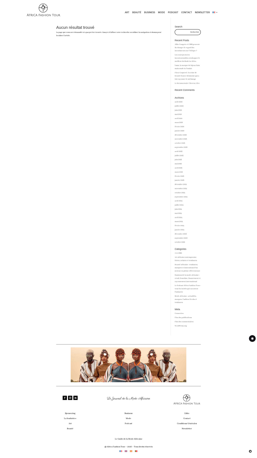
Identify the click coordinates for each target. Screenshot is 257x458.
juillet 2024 (179, 205)
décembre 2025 (181, 135)
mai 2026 (178, 114)
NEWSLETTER (202, 12)
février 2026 (179, 127)
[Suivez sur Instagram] (70, 398)
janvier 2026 (179, 131)
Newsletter (187, 428)
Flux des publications (183, 317)
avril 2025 (178, 168)
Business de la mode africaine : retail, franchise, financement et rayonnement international (188, 278)
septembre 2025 (181, 147)
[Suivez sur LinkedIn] (75, 398)
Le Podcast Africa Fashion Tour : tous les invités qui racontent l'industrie (188, 288)
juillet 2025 (179, 155)
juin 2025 (178, 159)
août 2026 (178, 102)
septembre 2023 (181, 238)
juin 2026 (178, 110)
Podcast (173, 12)
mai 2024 (178, 213)
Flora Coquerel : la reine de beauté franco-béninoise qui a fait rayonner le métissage (187, 76)
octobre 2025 (180, 143)
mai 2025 (178, 164)
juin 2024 (178, 209)
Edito (186, 413)
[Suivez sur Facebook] (65, 398)
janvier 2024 (179, 230)
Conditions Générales (187, 423)
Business (149, 12)
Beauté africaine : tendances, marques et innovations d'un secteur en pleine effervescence (187, 267)
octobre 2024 (180, 193)
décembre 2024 (181, 184)
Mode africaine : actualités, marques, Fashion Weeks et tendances (186, 299)
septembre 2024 (181, 197)
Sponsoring (70, 413)
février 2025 (179, 176)
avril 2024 (178, 217)
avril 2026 (178, 118)
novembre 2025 (181, 139)
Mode (161, 12)
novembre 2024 (181, 188)
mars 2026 (179, 122)
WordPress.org (181, 326)
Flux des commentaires (184, 322)
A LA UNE (178, 253)
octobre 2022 (180, 242)
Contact (186, 12)
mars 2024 (179, 221)
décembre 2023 (181, 234)
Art (127, 12)
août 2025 (178, 151)
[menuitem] (215, 12)
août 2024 (178, 201)
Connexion (179, 313)
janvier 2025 (179, 180)
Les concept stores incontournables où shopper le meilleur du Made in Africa (187, 58)
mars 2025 (179, 172)
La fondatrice (70, 418)
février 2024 (179, 226)
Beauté (136, 12)
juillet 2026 (179, 106)
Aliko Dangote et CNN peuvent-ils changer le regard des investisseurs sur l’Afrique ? (187, 47)
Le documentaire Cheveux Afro (187, 83)
